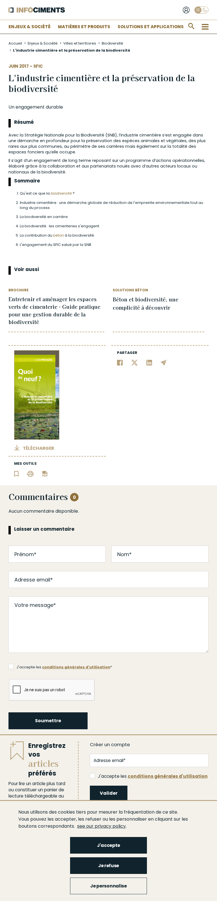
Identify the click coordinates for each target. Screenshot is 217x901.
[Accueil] (36, 10)
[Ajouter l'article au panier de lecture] (16, 473)
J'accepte (108, 845)
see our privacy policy (101, 826)
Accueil (15, 43)
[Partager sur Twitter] (134, 362)
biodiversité (61, 193)
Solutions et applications (151, 27)
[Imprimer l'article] (30, 473)
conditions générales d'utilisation (76, 667)
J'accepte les (153, 776)
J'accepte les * (64, 667)
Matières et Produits (84, 27)
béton (58, 235)
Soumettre (48, 720)
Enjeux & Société (29, 27)
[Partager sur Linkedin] (149, 362)
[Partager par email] (164, 362)
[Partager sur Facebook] (120, 362)
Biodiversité (112, 43)
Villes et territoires (79, 43)
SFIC (38, 66)
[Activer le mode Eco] (201, 10)
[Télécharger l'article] (45, 473)
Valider (109, 793)
